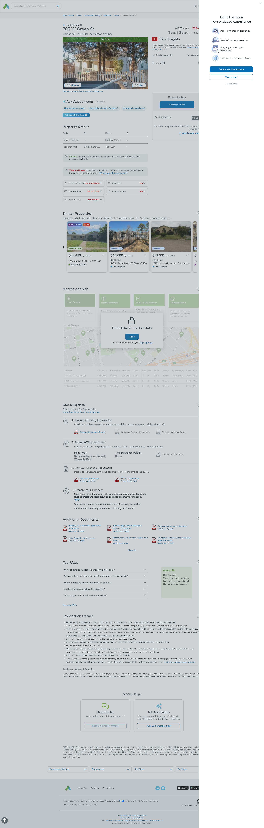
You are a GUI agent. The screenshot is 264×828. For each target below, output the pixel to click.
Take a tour (231, 77)
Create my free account (231, 69)
